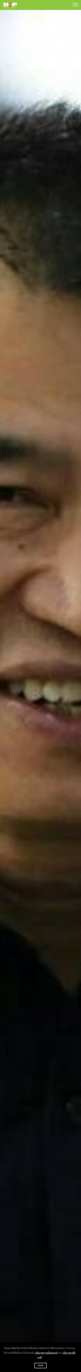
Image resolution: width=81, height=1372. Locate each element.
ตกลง (40, 1365)
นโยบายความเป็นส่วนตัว (46, 1353)
